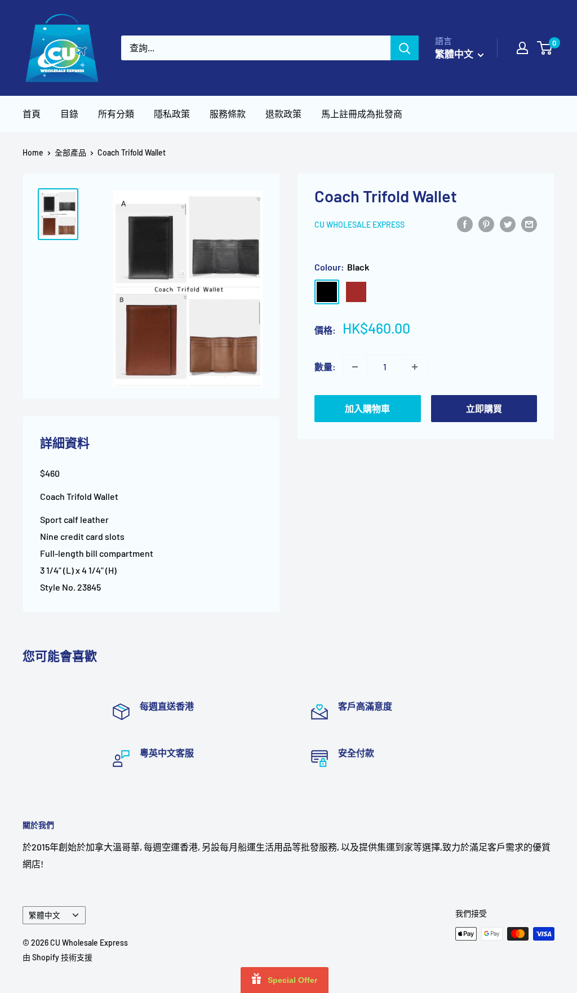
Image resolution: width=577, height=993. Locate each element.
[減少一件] (355, 367)
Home (33, 152)
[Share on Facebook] (465, 223)
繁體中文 (44, 915)
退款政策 (283, 113)
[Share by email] (529, 223)
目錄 (69, 113)
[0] (545, 48)
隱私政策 (172, 113)
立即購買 (484, 408)
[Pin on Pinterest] (486, 223)
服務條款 (228, 113)
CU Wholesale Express (359, 224)
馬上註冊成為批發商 (361, 113)
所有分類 (116, 113)
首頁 (32, 113)
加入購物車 (367, 408)
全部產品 (70, 152)
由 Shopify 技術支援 (57, 957)
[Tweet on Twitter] (508, 223)
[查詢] (404, 48)
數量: (325, 366)
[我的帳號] (522, 48)
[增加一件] (415, 367)
